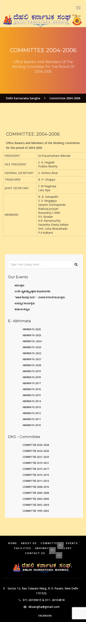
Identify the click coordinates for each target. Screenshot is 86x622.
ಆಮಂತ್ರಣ (19, 285)
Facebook (45, 615)
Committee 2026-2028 (36, 445)
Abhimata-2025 (32, 335)
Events (72, 543)
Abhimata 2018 (32, 377)
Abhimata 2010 (32, 425)
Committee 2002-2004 (36, 505)
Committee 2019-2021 (36, 463)
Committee (50, 543)
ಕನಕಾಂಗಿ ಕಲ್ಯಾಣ (22, 309)
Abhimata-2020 (32, 365)
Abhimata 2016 (32, 389)
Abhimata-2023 (32, 347)
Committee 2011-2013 (36, 481)
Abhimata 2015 (32, 395)
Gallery (65, 548)
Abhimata (43, 548)
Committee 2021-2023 (36, 457)
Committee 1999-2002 (36, 511)
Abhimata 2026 (32, 329)
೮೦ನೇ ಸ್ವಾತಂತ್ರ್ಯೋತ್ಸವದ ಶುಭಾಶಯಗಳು (32, 291)
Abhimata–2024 (32, 341)
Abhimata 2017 (32, 383)
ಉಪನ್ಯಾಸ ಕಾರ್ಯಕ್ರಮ (25, 303)
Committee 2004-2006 (36, 499)
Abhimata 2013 (32, 407)
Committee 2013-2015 (36, 475)
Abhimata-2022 (32, 353)
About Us (29, 543)
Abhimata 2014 (32, 401)
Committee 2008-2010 (36, 487)
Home (12, 543)
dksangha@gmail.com (44, 607)
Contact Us (35, 553)
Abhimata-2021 (32, 359)
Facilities (22, 548)
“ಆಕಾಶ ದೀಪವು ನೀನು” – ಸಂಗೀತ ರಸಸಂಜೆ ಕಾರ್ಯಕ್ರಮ (40, 297)
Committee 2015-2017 (36, 469)
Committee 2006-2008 (36, 493)
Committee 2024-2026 (36, 451)
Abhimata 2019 (32, 371)
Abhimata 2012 (32, 413)
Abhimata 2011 (32, 419)
